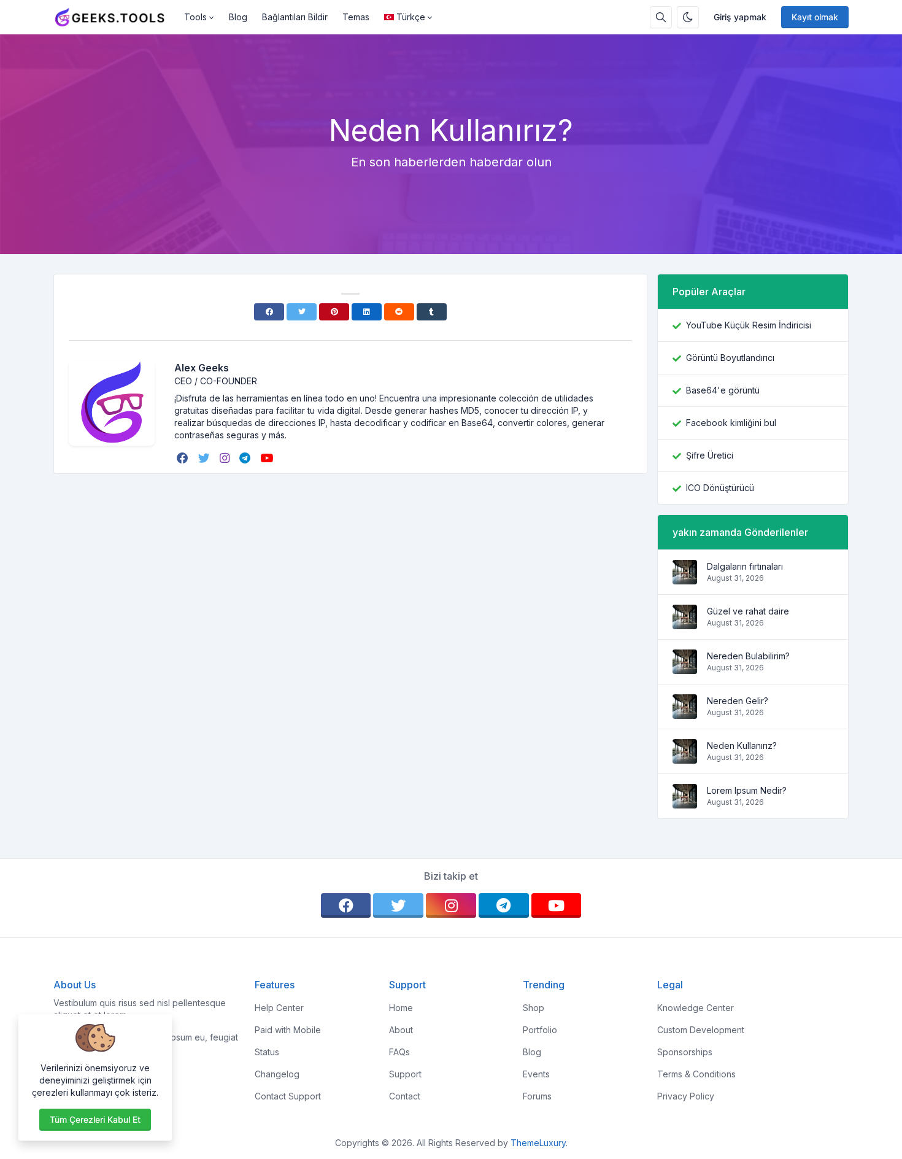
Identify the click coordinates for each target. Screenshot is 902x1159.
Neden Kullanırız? (742, 745)
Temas (355, 17)
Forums (537, 1096)
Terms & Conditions (696, 1074)
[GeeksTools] (115, 17)
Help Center (279, 1007)
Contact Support (288, 1096)
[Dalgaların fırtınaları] (685, 578)
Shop (533, 1007)
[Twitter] (302, 311)
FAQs (399, 1052)
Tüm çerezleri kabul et (95, 1119)
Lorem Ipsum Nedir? (747, 790)
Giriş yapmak (740, 17)
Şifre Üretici (709, 455)
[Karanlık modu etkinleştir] (688, 17)
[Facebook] (269, 311)
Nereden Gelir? (737, 701)
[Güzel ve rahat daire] (685, 623)
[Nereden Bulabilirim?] (685, 667)
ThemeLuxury (538, 1143)
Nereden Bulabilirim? (748, 656)
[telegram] (246, 458)
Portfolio (540, 1030)
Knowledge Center (695, 1007)
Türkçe (410, 17)
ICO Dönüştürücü (720, 488)
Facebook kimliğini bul (731, 422)
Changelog (277, 1074)
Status (267, 1052)
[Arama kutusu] (661, 17)
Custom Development (700, 1030)
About (401, 1030)
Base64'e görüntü (723, 390)
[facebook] (183, 458)
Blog (238, 17)
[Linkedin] (367, 311)
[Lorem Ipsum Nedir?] (685, 802)
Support (405, 1074)
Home (401, 1007)
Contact (404, 1096)
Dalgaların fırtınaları (745, 566)
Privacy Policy (685, 1096)
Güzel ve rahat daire (748, 611)
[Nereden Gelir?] (685, 712)
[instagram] (225, 458)
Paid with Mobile (288, 1030)
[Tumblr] (432, 311)
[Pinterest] (334, 311)
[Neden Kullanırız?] (685, 757)
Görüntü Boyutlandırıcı (730, 357)
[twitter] (205, 458)
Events (536, 1074)
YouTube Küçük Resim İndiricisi (748, 325)
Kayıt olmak (815, 17)
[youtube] (268, 458)
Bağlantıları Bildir (295, 17)
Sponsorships (684, 1052)
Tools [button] (195, 17)
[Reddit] (399, 311)
